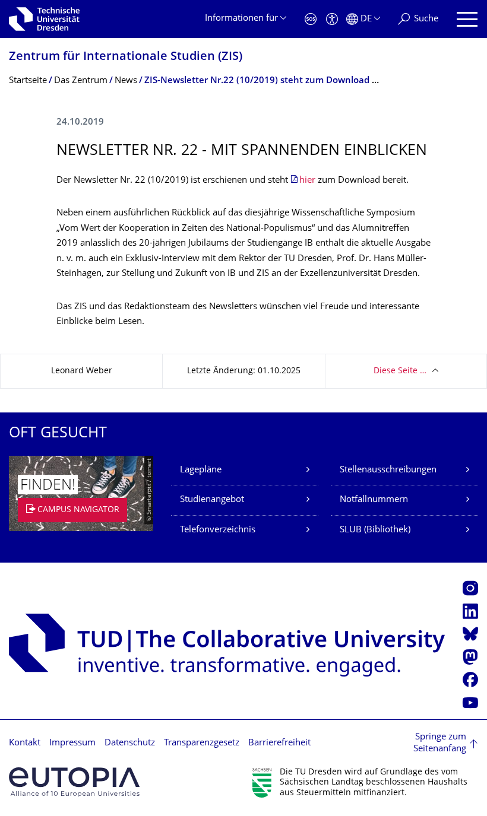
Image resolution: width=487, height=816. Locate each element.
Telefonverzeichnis (217, 530)
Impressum (72, 743)
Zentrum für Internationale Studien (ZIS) (125, 57)
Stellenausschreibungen (388, 470)
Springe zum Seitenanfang (439, 743)
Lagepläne (201, 470)
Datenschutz (130, 743)
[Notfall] (310, 19)
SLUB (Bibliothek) (375, 530)
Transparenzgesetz (201, 743)
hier (308, 180)
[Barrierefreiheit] (332, 19)
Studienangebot (212, 500)
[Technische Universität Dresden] (44, 19)
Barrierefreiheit (279, 743)
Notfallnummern (374, 500)
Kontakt (24, 743)
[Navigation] (467, 19)
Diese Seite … (400, 371)
